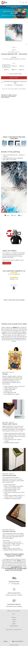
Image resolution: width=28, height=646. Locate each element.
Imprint (14, 623)
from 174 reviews (13, 274)
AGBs (14, 621)
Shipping (11, 59)
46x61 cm (14, 69)
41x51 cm (6, 69)
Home (13, 49)
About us (14, 617)
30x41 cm (14, 66)
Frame (11, 146)
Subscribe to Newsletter (14, 629)
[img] (14, 272)
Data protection (14, 626)
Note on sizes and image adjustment (14, 89)
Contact (14, 619)
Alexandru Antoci (14, 52)
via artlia (7, 263)
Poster (4, 146)
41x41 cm (21, 66)
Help (13, 614)
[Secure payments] (14, 589)
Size (14, 63)
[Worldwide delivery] (14, 601)
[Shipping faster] (14, 578)
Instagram (20, 158)
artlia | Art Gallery (13, 611)
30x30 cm (6, 66)
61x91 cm (21, 69)
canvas (24, 146)
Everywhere (18, 146)
